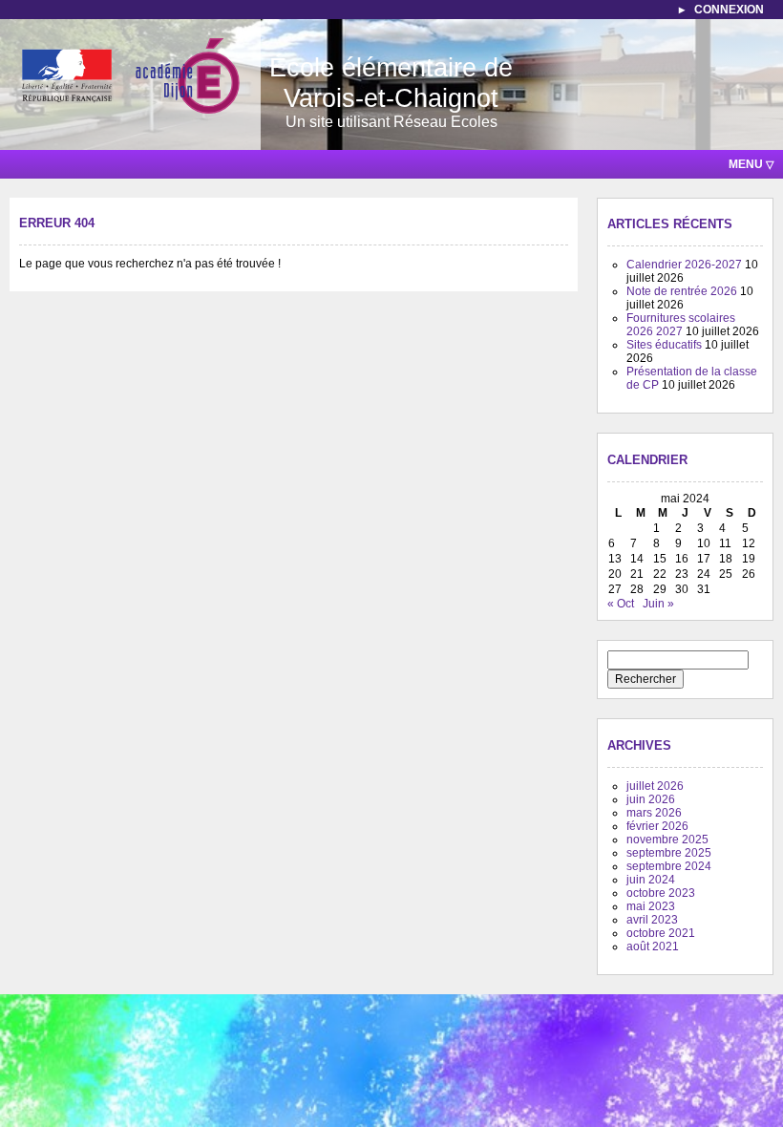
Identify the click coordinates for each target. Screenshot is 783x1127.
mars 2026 (654, 812)
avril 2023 (652, 919)
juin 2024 (650, 879)
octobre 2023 (660, 893)
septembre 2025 (668, 853)
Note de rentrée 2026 (681, 291)
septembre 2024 (668, 866)
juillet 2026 (655, 786)
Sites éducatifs (664, 344)
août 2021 (652, 946)
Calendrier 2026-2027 (684, 264)
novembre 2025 (667, 839)
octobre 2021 (660, 933)
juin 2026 (650, 799)
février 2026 (657, 826)
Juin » (658, 603)
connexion (729, 9)
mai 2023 (650, 906)
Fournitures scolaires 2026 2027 (680, 324)
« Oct (620, 603)
